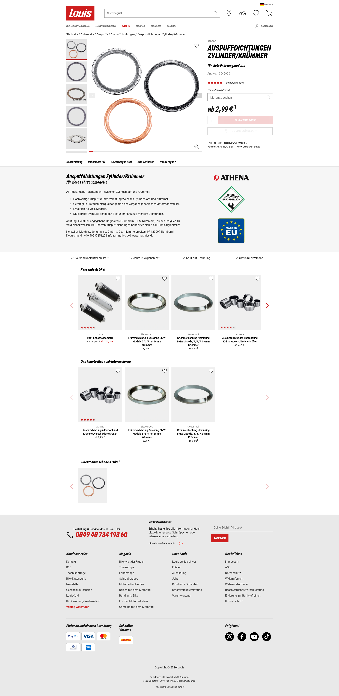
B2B (68, 567)
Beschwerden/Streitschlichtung (244, 590)
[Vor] (199, 95)
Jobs (175, 578)
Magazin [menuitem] (156, 26)
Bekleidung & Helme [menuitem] (78, 26)
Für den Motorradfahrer (133, 601)
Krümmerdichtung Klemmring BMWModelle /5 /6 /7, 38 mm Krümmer (193, 341)
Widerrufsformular (236, 584)
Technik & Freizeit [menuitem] (105, 26)
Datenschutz (233, 573)
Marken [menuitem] (140, 26)
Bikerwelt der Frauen (131, 561)
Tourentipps (126, 567)
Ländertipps (126, 573)
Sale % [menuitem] (126, 26)
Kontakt (71, 561)
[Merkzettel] (255, 13)
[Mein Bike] (242, 13)
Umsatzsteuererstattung (187, 590)
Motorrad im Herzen (131, 584)
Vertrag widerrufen (77, 607)
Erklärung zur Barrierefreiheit (242, 595)
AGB (228, 567)
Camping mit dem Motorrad (136, 607)
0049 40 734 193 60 (101, 535)
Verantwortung (181, 595)
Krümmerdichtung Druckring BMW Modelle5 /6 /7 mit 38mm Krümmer (146, 341)
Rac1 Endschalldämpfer (100, 338)
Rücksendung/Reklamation (83, 601)
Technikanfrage (76, 573)
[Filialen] (229, 13)
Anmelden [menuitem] (267, 26)
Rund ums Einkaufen (185, 584)
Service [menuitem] (171, 26)
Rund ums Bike (128, 595)
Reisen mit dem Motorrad (135, 590)
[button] (266, 4)
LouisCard (72, 595)
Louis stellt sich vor (184, 561)
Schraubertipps (128, 578)
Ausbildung (179, 573)
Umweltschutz (234, 601)
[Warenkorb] (269, 13)
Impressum (232, 561)
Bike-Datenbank (76, 578)
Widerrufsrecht (234, 578)
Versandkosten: (214, 147)
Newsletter (72, 584)
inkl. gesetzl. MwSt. (228, 143)
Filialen (176, 567)
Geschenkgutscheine (79, 590)
